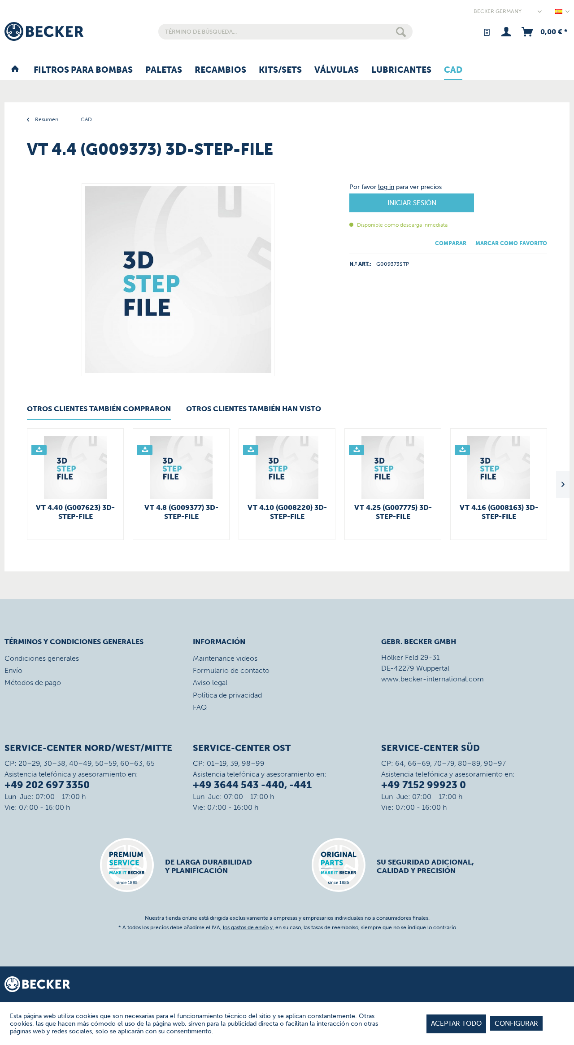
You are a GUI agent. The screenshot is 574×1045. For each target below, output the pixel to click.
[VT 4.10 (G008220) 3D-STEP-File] (287, 467)
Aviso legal (210, 682)
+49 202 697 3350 (47, 785)
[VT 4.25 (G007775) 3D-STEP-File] (392, 467)
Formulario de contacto (231, 670)
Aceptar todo (456, 1023)
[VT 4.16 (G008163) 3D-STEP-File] (498, 467)
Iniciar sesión (411, 203)
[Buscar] (401, 32)
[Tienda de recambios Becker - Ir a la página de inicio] (43, 31)
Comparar (450, 243)
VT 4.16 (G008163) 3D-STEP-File (499, 512)
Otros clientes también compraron (99, 408)
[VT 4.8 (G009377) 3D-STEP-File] (181, 467)
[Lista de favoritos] (486, 32)
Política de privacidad (227, 695)
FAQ (200, 707)
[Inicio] (15, 70)
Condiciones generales (41, 658)
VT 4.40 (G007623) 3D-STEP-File (75, 512)
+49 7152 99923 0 (423, 785)
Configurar (516, 1023)
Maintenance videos (225, 658)
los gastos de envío (246, 927)
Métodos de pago (32, 682)
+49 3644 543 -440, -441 (252, 785)
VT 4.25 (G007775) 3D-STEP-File (393, 512)
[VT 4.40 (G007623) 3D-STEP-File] (75, 467)
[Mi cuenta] (506, 32)
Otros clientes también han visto (253, 408)
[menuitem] (285, 32)
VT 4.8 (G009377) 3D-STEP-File (181, 512)
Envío (13, 670)
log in (386, 187)
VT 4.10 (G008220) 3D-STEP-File (287, 512)
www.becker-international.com (432, 679)
